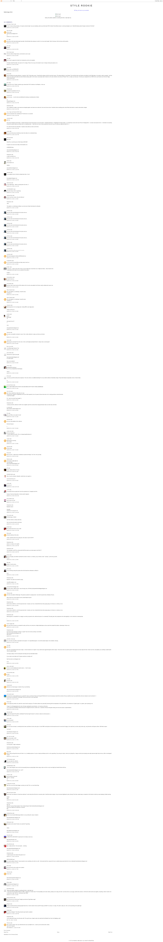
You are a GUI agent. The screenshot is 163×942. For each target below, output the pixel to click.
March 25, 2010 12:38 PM (13, 913)
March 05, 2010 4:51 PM (12, 682)
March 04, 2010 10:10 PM (13, 92)
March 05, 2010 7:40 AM (12, 449)
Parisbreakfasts (10, 277)
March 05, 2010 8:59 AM (12, 465)
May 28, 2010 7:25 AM (12, 920)
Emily (8, 452)
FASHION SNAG (10, 474)
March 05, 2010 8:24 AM (12, 456)
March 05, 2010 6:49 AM (12, 410)
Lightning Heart (9, 195)
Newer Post (6, 932)
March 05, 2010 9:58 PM (12, 762)
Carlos (8, 340)
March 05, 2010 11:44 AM (13, 524)
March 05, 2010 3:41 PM (12, 636)
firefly (8, 724)
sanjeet (8, 438)
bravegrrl (8, 95)
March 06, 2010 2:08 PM (12, 832)
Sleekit (8, 160)
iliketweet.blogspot (10, 423)
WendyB (8, 89)
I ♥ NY (8, 489)
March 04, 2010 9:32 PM (12, 42)
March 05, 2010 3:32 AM (12, 311)
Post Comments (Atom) (13, 934)
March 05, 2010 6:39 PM (12, 721)
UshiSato (8, 210)
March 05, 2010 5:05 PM (12, 691)
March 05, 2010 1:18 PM (12, 559)
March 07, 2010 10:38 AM (13, 856)
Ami (7, 645)
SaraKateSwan (9, 813)
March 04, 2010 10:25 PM (13, 128)
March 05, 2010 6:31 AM (12, 388)
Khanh (8, 701)
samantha (8, 172)
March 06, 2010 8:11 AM (12, 789)
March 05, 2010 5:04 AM (12, 362)
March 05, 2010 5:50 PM (12, 709)
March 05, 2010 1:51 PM (12, 583)
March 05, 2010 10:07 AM (13, 486)
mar (7, 678)
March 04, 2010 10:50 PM (13, 151)
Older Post (110, 932)
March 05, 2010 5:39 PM (12, 698)
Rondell (8, 526)
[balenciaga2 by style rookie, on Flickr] (58, 14)
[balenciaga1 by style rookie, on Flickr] (58, 16)
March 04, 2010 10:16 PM (13, 109)
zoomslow (8, 118)
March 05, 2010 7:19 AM (12, 435)
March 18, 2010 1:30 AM (12, 894)
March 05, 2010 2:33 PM (12, 599)
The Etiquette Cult (14, 510)
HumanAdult (9, 283)
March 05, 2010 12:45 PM (13, 545)
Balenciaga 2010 (8, 12)
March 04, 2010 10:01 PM (13, 86)
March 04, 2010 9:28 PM (12, 27)
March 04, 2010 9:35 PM (12, 49)
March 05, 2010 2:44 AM (12, 280)
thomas (8, 365)
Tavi (7, 58)
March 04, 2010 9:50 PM (12, 79)
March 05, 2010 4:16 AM (12, 337)
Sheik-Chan (9, 182)
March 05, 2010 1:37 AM (12, 257)
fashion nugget (9, 623)
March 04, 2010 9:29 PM (12, 36)
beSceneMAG (9, 498)
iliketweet (8, 419)
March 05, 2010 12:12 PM (13, 530)
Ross (8, 82)
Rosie (8, 67)
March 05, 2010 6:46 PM (12, 733)
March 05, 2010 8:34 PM (12, 748)
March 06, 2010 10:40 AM (13, 810)
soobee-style (9, 431)
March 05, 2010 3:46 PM (12, 663)
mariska (8, 314)
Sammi (8, 718)
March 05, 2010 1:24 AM (12, 207)
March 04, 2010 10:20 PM (13, 115)
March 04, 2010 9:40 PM (12, 55)
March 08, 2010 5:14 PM (12, 862)
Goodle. (8, 266)
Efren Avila (9, 137)
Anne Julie (9, 391)
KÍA (7, 468)
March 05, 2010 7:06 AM (12, 428)
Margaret (8, 903)
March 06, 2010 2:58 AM (12, 780)
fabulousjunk (9, 822)
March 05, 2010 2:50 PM (12, 605)
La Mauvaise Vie (10, 783)
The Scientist (9, 694)
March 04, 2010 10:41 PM (13, 134)
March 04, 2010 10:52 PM (13, 157)
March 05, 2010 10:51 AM (13, 495)
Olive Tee (8, 30)
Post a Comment (7, 930)
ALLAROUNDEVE (10, 189)
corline (8, 483)
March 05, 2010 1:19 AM (12, 198)
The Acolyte (9, 515)
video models (9, 441)
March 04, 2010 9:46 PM (12, 70)
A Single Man (9, 260)
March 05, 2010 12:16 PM (13, 539)
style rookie (81, 5)
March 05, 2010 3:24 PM (12, 627)
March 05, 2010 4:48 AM (12, 343)
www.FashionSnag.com (11, 478)
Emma (8, 73)
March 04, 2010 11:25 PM (13, 169)
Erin (7, 413)
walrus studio (9, 666)
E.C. (7, 39)
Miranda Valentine (10, 897)
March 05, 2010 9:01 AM (12, 471)
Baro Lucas (9, 346)
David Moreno (9, 888)
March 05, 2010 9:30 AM (12, 480)
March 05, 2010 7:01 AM (12, 416)
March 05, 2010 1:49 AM (12, 264)
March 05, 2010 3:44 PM (12, 642)
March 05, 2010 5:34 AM (12, 373)
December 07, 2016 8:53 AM (13, 927)
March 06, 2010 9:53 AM (12, 799)
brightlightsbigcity (10, 765)
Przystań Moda (9, 672)
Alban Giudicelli (9, 289)
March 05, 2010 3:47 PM (12, 669)
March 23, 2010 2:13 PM (12, 901)
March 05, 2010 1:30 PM (12, 565)
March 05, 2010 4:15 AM (12, 329)
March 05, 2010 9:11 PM (12, 756)
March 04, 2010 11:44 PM (13, 179)
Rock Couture (9, 52)
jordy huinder (9, 352)
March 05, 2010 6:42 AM (12, 400)
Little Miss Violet (10, 638)
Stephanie (8, 305)
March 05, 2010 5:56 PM (12, 715)
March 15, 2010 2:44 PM (12, 879)
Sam (7, 45)
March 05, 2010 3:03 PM (12, 620)
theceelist (8, 835)
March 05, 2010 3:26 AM (12, 294)
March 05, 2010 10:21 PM (13, 771)
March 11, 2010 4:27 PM (12, 869)
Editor (8, 533)
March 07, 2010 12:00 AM (13, 850)
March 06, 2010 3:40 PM (12, 841)
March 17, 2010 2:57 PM (12, 885)
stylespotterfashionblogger (11, 586)
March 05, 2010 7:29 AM (12, 443)
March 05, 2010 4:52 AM (12, 349)
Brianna (8, 882)
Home (58, 932)
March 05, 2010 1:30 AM (12, 214)
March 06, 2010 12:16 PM (13, 819)
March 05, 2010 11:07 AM (13, 502)
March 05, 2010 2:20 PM (12, 590)
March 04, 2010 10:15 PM (13, 102)
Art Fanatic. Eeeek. (10, 24)
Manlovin (8, 459)
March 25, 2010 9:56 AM (12, 907)
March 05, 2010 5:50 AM (12, 382)
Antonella (8, 712)
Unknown (8, 332)
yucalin (8, 131)
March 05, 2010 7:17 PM (12, 739)
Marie (8, 751)
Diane (8, 568)
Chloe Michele (9, 844)
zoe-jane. (8, 774)
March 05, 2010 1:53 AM (12, 274)
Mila (7, 562)
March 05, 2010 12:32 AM (13, 192)
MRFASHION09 (10, 859)
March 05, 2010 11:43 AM (13, 512)
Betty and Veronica (10, 792)
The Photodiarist (10, 759)
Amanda (8, 685)
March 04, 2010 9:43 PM (12, 64)
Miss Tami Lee (9, 736)
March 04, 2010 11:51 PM (13, 186)
